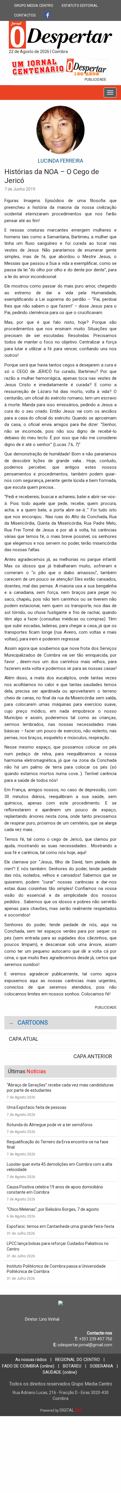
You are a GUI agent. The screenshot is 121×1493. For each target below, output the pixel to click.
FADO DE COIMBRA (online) (28, 1366)
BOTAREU (72, 1366)
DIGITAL (60, 1410)
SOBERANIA (101, 1366)
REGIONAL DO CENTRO (77, 1359)
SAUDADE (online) (60, 1372)
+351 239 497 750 (95, 1339)
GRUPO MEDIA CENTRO (33, 5)
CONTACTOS (25, 15)
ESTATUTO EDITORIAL (80, 5)
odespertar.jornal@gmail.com (85, 1344)
